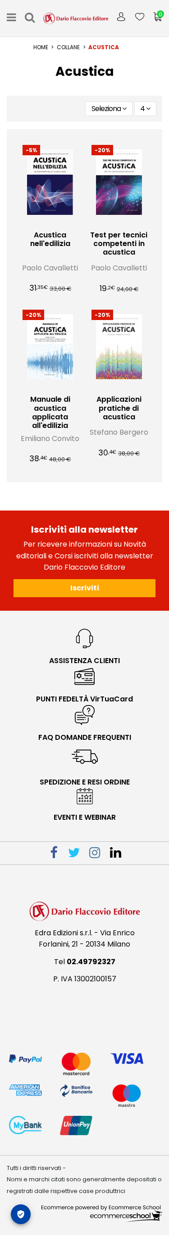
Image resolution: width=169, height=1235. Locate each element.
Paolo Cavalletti (50, 268)
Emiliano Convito (50, 438)
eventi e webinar (85, 817)
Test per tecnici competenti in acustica (118, 243)
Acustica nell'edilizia (50, 239)
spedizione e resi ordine (85, 782)
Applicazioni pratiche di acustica (119, 408)
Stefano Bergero (119, 432)
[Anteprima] (57, 222)
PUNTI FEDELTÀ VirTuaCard (84, 699)
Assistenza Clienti (84, 660)
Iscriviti (84, 588)
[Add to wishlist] (43, 222)
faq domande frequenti (84, 737)
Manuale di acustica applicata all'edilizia (50, 412)
